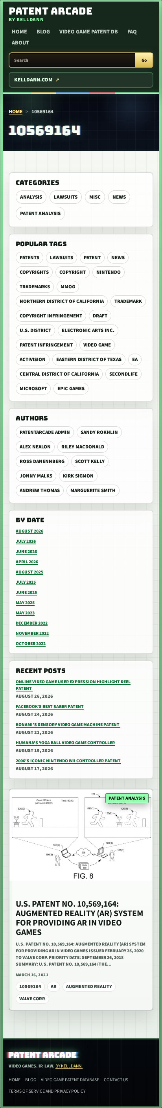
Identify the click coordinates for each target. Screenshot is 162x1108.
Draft (100, 315)
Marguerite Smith (93, 490)
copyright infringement (51, 315)
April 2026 (27, 562)
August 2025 (29, 572)
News (119, 197)
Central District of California (59, 374)
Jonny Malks (36, 475)
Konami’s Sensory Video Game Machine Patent (68, 724)
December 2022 (32, 623)
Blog (43, 32)
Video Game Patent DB (88, 32)
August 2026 (29, 531)
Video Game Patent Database (70, 1080)
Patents (29, 257)
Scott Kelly (90, 461)
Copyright (72, 272)
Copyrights (34, 272)
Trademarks (35, 286)
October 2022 (31, 643)
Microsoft (33, 388)
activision (33, 359)
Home (19, 32)
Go (144, 60)
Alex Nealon (35, 446)
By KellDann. (69, 1066)
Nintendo (108, 272)
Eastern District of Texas (89, 359)
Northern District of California (62, 301)
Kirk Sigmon (78, 475)
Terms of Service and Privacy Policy (47, 1091)
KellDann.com (33, 80)
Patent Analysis (40, 213)
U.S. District (35, 330)
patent (92, 257)
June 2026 (26, 551)
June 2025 (26, 592)
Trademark (128, 301)
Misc (95, 197)
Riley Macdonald (82, 446)
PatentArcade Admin (45, 432)
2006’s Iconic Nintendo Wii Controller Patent (68, 761)
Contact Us (116, 1080)
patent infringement (46, 344)
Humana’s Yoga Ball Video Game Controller (65, 742)
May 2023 (25, 613)
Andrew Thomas (40, 490)
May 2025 (25, 602)
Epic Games (71, 388)
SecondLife (123, 374)
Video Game (97, 344)
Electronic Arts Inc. (88, 330)
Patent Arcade (43, 1055)
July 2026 (26, 541)
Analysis (31, 197)
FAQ (132, 32)
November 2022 (32, 633)
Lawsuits (65, 197)
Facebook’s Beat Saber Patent (50, 706)
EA (135, 359)
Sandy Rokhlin (99, 432)
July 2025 (26, 582)
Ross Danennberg (42, 461)
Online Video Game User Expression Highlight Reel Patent (73, 685)
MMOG (68, 286)
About (20, 43)
